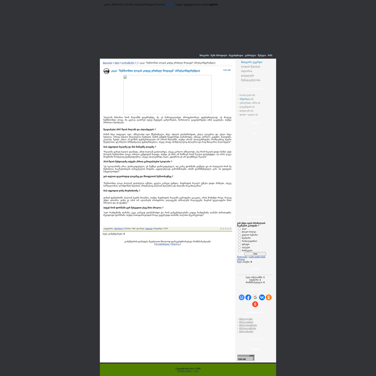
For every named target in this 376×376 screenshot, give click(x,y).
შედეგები (242, 257)
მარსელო (247, 250)
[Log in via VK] (262, 297)
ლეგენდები (246, 107)
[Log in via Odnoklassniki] (269, 297)
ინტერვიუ (118, 229)
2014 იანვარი (246, 331)
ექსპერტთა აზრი (248, 103)
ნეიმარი (246, 238)
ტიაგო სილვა (249, 232)
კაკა (244, 228)
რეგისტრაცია (236, 55)
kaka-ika (149, 229)
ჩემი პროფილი (219, 55)
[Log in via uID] (242, 297)
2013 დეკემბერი (247, 328)
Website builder (184, 371)
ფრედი (245, 244)
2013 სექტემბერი (248, 325)
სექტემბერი (128, 63)
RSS (270, 55)
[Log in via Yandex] (255, 304)
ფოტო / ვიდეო (247, 114)
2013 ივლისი (246, 319)
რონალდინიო (249, 241)
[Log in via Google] (255, 297)
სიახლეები (245, 95)
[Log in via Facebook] (248, 297)
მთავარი (204, 55)
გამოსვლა (250, 55)
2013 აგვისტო (246, 322)
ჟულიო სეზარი (250, 235)
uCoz (196, 371)
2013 (117, 63)
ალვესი (246, 247)
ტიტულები (245, 110)
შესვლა (262, 55)
